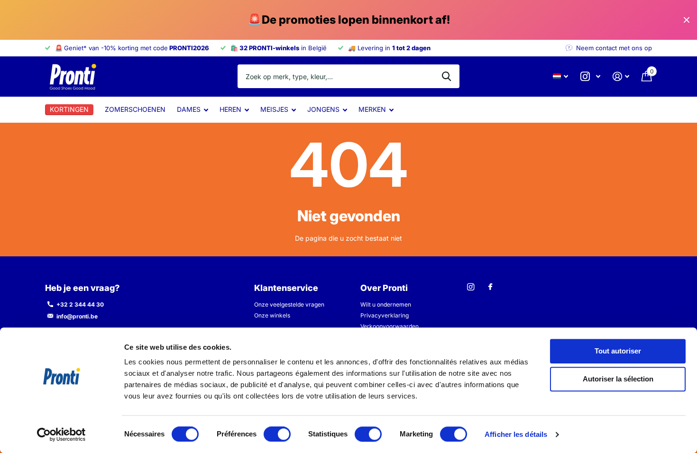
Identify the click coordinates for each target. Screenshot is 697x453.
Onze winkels (272, 315)
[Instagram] (470, 286)
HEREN (230, 109)
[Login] (621, 76)
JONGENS (323, 109)
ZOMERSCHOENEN (135, 109)
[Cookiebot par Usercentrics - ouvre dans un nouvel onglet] (61, 434)
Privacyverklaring (384, 315)
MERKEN (372, 109)
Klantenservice (286, 288)
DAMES (189, 109)
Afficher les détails (516, 434)
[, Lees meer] (590, 76)
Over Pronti (384, 288)
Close (686, 20)
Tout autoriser (618, 351)
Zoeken (446, 76)
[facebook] (490, 287)
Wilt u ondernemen (385, 304)
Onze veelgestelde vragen (289, 304)
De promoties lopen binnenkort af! (349, 20)
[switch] (277, 434)
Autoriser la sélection (618, 379)
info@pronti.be (77, 316)
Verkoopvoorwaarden (389, 326)
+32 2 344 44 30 (80, 304)
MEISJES (274, 109)
